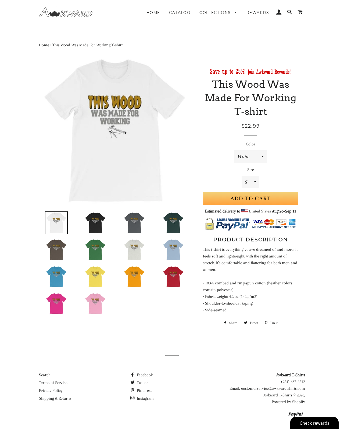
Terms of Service (53, 382)
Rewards (257, 12)
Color (250, 144)
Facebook (144, 374)
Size (250, 169)
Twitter (142, 382)
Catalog (179, 12)
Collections (215, 12)
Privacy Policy (51, 390)
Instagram (145, 398)
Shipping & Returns (55, 398)
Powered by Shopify (288, 401)
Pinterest (144, 390)
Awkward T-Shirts (277, 395)
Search (45, 374)
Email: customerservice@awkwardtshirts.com (267, 388)
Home (153, 12)
